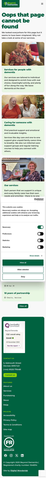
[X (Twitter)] (17, 455)
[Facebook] (5, 455)
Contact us (10, 375)
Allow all (23, 263)
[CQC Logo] (12, 327)
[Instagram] (11, 455)
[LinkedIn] (22, 455)
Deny (23, 277)
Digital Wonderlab (19, 471)
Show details (34, 256)
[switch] (40, 234)
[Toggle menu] (42, 4)
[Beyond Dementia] (11, 4)
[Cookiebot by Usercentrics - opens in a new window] (34, 199)
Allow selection (23, 269)
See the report (12, 346)
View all (23, 306)
